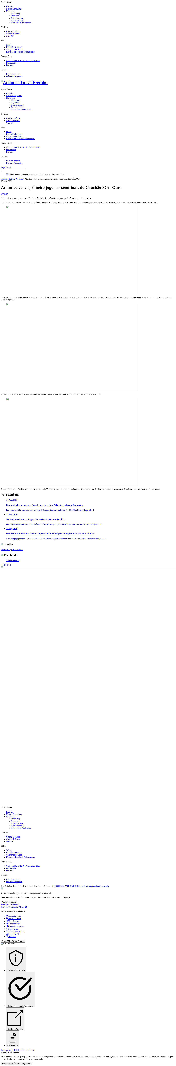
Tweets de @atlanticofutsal (12, 550)
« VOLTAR (6, 565)
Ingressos (15, 16)
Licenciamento (17, 18)
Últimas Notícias (13, 31)
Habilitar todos (7, 1064)
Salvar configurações (23, 1064)
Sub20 (8, 45)
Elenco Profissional (14, 47)
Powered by (17, 1050)
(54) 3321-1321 (58, 886)
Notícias (19, 179)
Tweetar (4, 194)
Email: (94, 886)
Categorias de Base (14, 49)
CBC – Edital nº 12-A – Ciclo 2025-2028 (23, 60)
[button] (14, 907)
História (9, 6)
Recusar (13, 902)
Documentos (11, 63)
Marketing (10, 11)
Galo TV (10, 36)
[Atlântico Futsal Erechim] (88, 82)
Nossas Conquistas (14, 9)
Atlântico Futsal (7, 179)
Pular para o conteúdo (10, 904)
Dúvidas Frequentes (14, 76)
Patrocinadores (17, 20)
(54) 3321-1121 (72, 886)
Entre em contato (13, 74)
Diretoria (9, 65)
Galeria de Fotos (13, 34)
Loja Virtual (6, 167)
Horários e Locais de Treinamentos (20, 52)
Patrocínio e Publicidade (21, 23)
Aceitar (4, 902)
